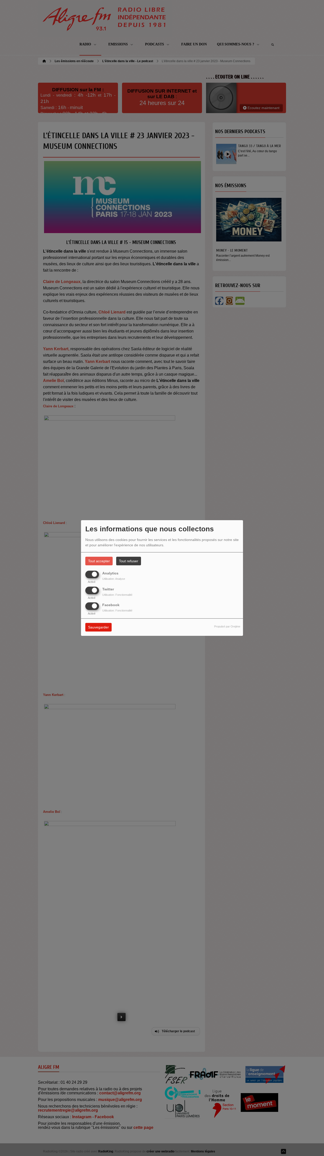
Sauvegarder (98, 627)
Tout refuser (128, 561)
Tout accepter (99, 561)
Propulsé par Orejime (227, 626)
